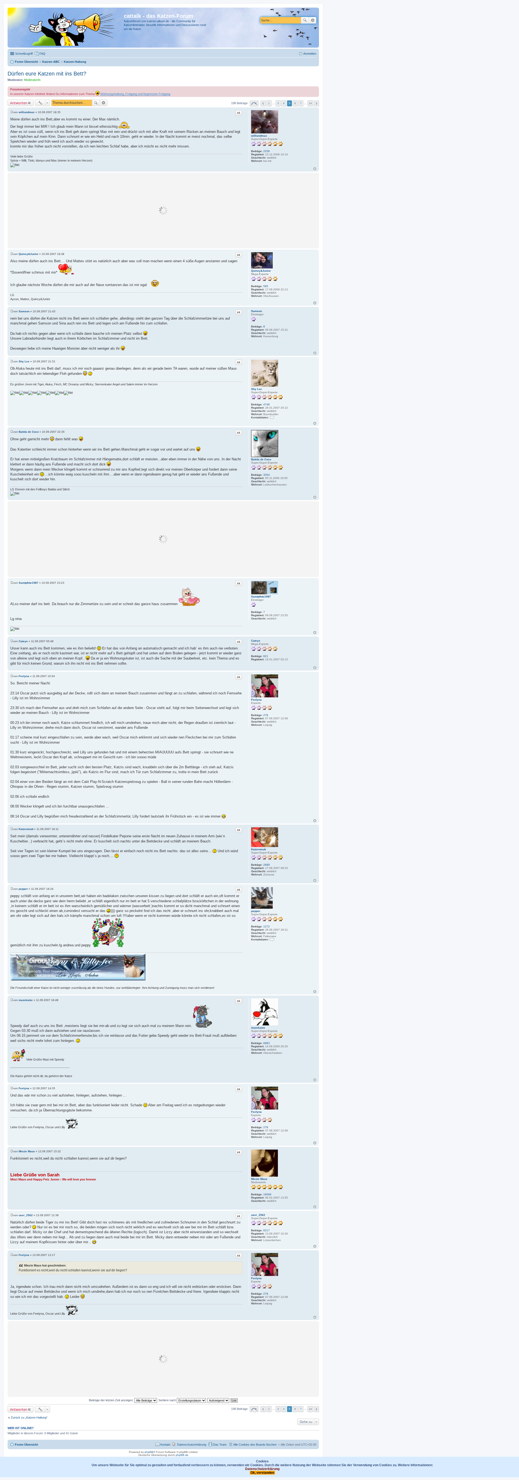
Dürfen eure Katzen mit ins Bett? (47, 74)
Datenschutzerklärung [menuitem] (191, 1444)
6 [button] (295, 103)
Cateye (255, 640)
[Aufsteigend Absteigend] (218, 1400)
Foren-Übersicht (26, 1444)
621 (265, 656)
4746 (266, 404)
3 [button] (278, 103)
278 (265, 715)
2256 (266, 151)
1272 (266, 926)
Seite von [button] (254, 103)
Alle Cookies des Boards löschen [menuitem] (255, 1444)
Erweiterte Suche (312, 20)
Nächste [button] (316, 103)
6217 (266, 1230)
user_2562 (258, 1214)
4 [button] (284, 103)
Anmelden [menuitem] (309, 53)
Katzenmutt (258, 849)
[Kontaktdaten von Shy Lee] (272, 417)
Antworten (18, 102)
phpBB (149, 1452)
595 (265, 286)
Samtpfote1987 (261, 596)
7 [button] (301, 103)
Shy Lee (256, 389)
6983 (266, 1043)
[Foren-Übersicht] (66, 27)
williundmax (259, 135)
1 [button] (269, 103)
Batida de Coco (261, 459)
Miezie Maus (259, 1178)
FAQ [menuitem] (42, 53)
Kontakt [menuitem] (165, 1444)
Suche (305, 20)
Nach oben (314, 168)
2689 (266, 864)
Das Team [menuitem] (220, 1444)
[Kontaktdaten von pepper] (272, 939)
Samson (256, 311)
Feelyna (256, 699)
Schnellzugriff (24, 53)
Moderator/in (32, 79)
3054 (266, 474)
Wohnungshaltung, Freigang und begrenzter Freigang (135, 94)
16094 (267, 1194)
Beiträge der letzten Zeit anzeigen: (111, 1400)
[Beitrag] (11, 112)
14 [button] (310, 103)
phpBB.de (182, 1454)
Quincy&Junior (261, 270)
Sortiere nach (167, 1400)
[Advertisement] (163, 210)
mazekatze (258, 1027)
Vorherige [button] (263, 103)
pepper (255, 911)
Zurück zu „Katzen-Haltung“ (29, 1417)
